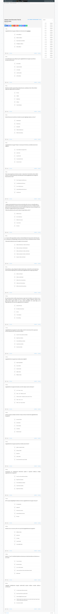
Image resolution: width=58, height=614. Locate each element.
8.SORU (48, 35)
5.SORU (48, 30)
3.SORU (48, 26)
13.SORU (48, 44)
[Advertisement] (29, 11)
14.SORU (48, 46)
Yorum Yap (10, 53)
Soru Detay (39, 53)
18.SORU (48, 53)
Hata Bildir (35, 53)
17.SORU (48, 51)
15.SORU (48, 48)
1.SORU (48, 23)
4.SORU (48, 28)
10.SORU (48, 39)
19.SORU (48, 55)
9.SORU (48, 37)
